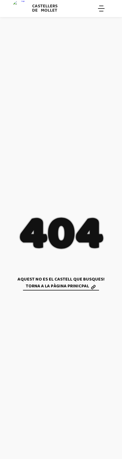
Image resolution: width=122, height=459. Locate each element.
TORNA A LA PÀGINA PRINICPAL (57, 286)
